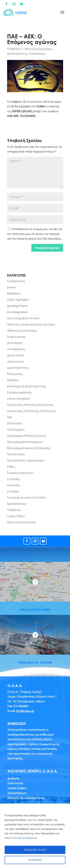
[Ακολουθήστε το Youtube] (21, 4)
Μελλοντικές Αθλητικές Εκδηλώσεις (30, 405)
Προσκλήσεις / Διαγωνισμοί (25, 460)
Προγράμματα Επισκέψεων (25, 442)
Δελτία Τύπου (15, 355)
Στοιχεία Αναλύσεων (20, 473)
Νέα (9, 417)
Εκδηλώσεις (15, 374)
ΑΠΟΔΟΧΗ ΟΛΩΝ (35, 850)
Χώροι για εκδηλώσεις (21, 522)
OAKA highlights (18, 299)
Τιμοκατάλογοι (16, 503)
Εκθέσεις (12, 380)
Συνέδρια (13, 491)
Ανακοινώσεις (16, 337)
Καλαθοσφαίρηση (19, 392)
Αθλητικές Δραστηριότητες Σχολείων (31, 324)
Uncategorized (17, 312)
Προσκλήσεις (16, 454)
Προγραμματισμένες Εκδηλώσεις (28, 448)
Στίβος (11, 466)
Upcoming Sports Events (23, 318)
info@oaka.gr (25, 711)
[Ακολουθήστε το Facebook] (7, 4)
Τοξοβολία (14, 510)
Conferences (16, 281)
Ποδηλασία (14, 423)
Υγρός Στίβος (16, 516)
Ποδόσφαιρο (37, 53)
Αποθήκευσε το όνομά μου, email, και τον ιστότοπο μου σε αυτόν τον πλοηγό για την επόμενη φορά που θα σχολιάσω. (34, 233)
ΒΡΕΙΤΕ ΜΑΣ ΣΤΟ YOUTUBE (35, 662)
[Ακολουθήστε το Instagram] (14, 4)
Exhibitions (14, 293)
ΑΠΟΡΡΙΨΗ (35, 860)
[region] (35, 836)
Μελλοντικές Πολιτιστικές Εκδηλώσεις (31, 411)
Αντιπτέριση (15, 343)
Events (11, 287)
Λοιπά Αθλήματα (18, 398)
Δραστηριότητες (17, 53)
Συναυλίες (13, 479)
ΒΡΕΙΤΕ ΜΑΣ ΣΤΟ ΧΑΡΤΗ (35, 609)
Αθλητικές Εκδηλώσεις (38, 49)
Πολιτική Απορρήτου (24, 838)
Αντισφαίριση (16, 349)
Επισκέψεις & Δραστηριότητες (26, 386)
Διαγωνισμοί (15, 361)
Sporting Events (17, 306)
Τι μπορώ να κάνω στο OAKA (26, 497)
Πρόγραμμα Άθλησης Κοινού (26, 435)
